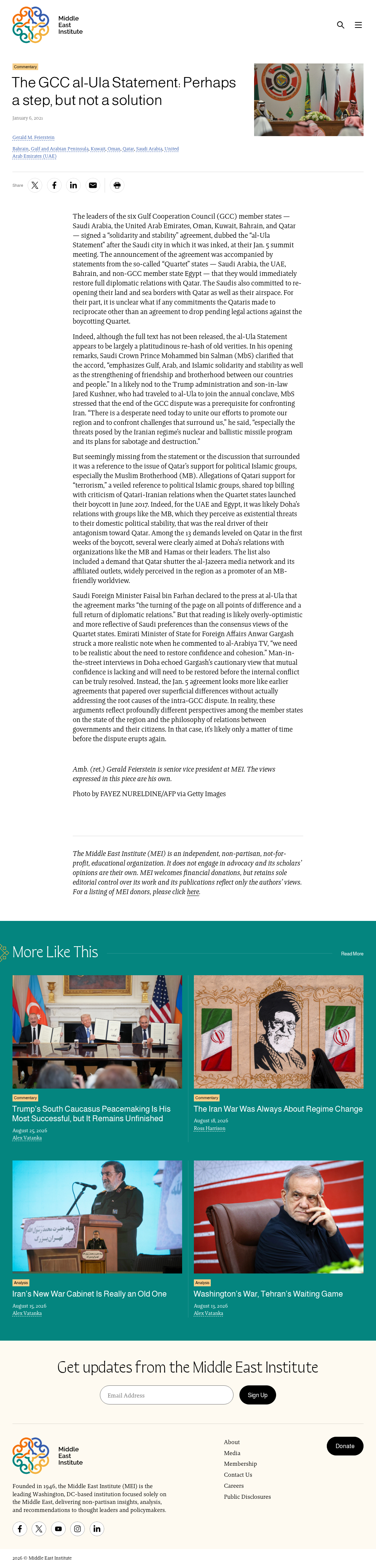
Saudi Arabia (149, 149)
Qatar (128, 149)
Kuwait (98, 149)
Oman (114, 149)
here (193, 892)
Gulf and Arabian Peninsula (59, 149)
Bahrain (20, 149)
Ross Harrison (209, 1128)
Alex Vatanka (27, 1138)
